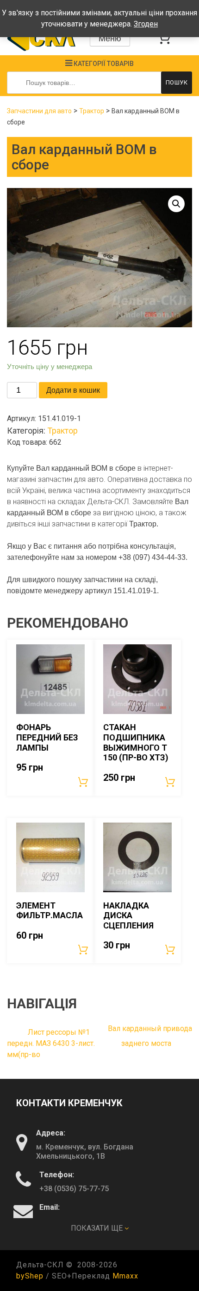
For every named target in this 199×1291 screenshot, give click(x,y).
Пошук (177, 82)
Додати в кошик (73, 390)
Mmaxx (125, 1276)
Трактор (91, 111)
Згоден (146, 23)
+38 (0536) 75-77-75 (74, 1188)
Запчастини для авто (39, 111)
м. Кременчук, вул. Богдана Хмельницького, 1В (84, 1151)
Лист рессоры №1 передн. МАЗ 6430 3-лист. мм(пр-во (51, 1043)
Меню (110, 38)
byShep (30, 1276)
